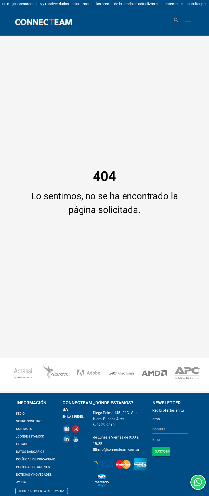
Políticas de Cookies (33, 467)
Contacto (24, 429)
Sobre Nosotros (30, 421)
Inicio (20, 413)
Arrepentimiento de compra (41, 491)
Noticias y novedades (34, 474)
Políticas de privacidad (35, 459)
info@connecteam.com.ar (118, 449)
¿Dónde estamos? (30, 436)
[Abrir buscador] (176, 19)
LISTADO (22, 444)
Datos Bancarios (30, 452)
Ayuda (21, 482)
